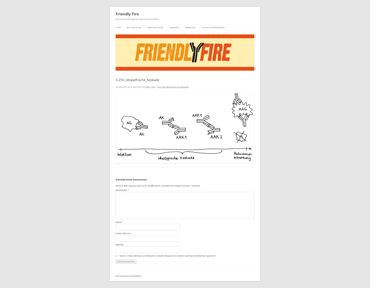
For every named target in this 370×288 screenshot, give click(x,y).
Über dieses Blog (155, 27)
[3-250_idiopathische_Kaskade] (185, 127)
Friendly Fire (127, 13)
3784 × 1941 (150, 87)
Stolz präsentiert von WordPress (128, 276)
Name (119, 222)
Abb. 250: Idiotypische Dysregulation (173, 87)
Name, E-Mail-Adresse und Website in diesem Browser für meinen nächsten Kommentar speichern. (168, 255)
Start (118, 27)
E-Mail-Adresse (124, 233)
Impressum (190, 27)
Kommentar (122, 190)
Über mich (174, 27)
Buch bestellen (134, 27)
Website (119, 244)
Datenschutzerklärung (213, 27)
